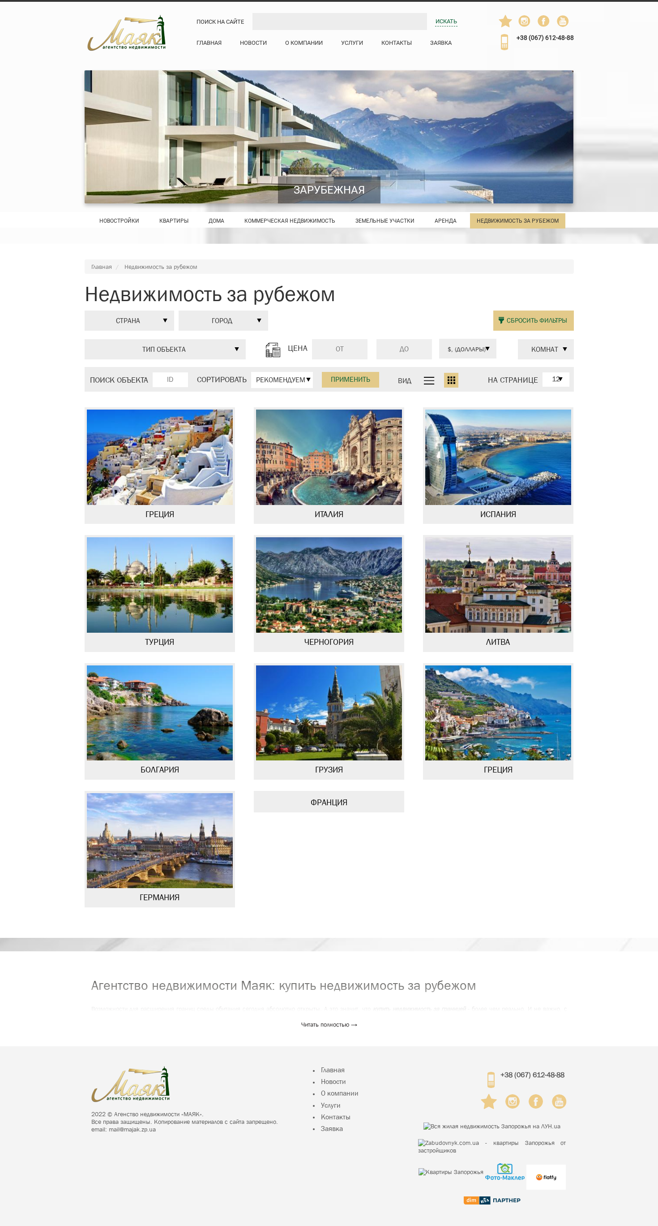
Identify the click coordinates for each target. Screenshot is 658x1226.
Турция (159, 642)
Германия (159, 897)
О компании (304, 42)
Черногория (329, 642)
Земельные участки (384, 221)
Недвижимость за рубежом (518, 221)
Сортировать (222, 380)
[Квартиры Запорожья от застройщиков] (492, 1146)
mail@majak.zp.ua (132, 1129)
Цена (298, 349)
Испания (498, 514)
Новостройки (119, 221)
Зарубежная (329, 190)
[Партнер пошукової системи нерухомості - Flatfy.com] (546, 1172)
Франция (329, 802)
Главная (209, 42)
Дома (216, 221)
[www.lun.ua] (491, 1126)
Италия (329, 514)
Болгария (160, 769)
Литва (498, 642)
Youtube (563, 21)
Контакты (396, 42)
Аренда (446, 221)
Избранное (506, 21)
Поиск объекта (119, 380)
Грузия (329, 769)
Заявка (441, 42)
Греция (159, 514)
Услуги (352, 42)
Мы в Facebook (547, 23)
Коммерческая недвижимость (289, 221)
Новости (253, 42)
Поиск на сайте (220, 21)
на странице (513, 380)
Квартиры (173, 221)
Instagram (525, 21)
